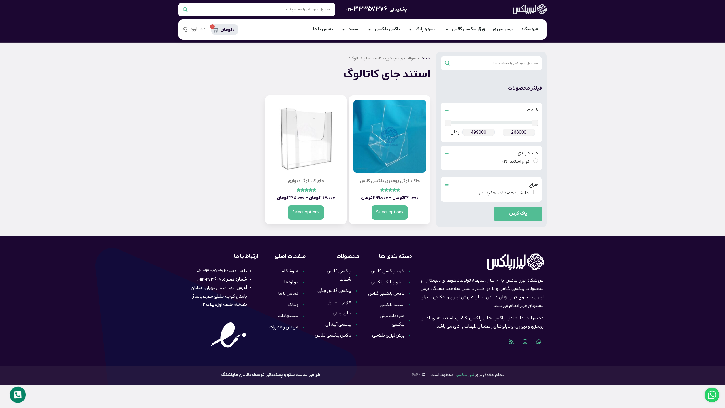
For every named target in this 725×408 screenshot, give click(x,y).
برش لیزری (503, 29)
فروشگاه (529, 29)
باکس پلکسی (387, 29)
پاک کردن (518, 214)
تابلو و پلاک (426, 29)
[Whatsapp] (539, 342)
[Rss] (511, 342)
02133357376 (211, 271)
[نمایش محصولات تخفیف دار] (535, 192)
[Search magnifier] (185, 10)
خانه (426, 58)
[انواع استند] (535, 160)
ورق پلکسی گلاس (468, 29)
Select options (389, 212)
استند (354, 29)
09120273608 (209, 279)
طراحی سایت (309, 375)
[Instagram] (525, 342)
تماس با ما (323, 29)
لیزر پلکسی (464, 375)
